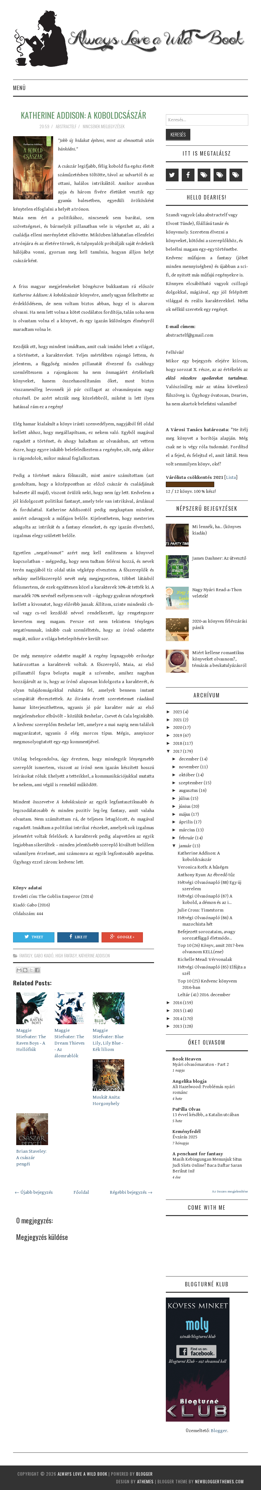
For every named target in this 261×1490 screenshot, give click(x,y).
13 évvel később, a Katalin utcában (206, 1114)
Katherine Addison (94, 955)
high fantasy (66, 955)
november (189, 767)
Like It (81, 937)
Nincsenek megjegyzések (104, 126)
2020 (178, 727)
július (185, 798)
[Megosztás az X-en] (31, 970)
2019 (178, 735)
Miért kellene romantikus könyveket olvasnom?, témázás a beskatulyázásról (219, 659)
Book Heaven (187, 1059)
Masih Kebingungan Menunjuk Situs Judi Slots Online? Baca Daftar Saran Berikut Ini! (207, 1165)
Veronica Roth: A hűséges (203, 867)
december (189, 759)
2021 (178, 720)
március (187, 830)
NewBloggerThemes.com (219, 1481)
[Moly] (204, 175)
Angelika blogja (190, 1081)
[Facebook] (188, 175)
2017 (178, 751)
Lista (231, 477)
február (187, 838)
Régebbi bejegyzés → (131, 1192)
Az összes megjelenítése (230, 1191)
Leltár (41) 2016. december (204, 994)
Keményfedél (187, 1131)
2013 (178, 1026)
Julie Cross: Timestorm (200, 910)
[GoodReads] (220, 175)
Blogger (219, 1430)
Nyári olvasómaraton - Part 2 (201, 1064)
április (186, 822)
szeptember (191, 783)
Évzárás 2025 (185, 1137)
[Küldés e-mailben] (19, 970)
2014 (178, 1018)
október (187, 775)
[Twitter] (172, 175)
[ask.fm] (235, 175)
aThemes (145, 1481)
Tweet (37, 937)
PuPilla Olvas (187, 1109)
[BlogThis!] (25, 970)
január (186, 846)
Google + (125, 937)
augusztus (189, 790)
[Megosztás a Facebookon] (37, 970)
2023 (178, 712)
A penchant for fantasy (198, 1154)
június (185, 806)
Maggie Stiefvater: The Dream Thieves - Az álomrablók (69, 1043)
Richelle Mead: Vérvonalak (205, 959)
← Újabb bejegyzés (34, 1192)
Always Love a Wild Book (82, 1474)
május (185, 814)
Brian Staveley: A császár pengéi (31, 1158)
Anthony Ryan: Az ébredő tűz (206, 875)
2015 (178, 1010)
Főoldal (81, 1192)
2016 (178, 1002)
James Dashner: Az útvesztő (219, 558)
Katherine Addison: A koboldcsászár (83, 115)
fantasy (25, 955)
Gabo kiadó (43, 955)
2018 (178, 743)
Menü (19, 88)
